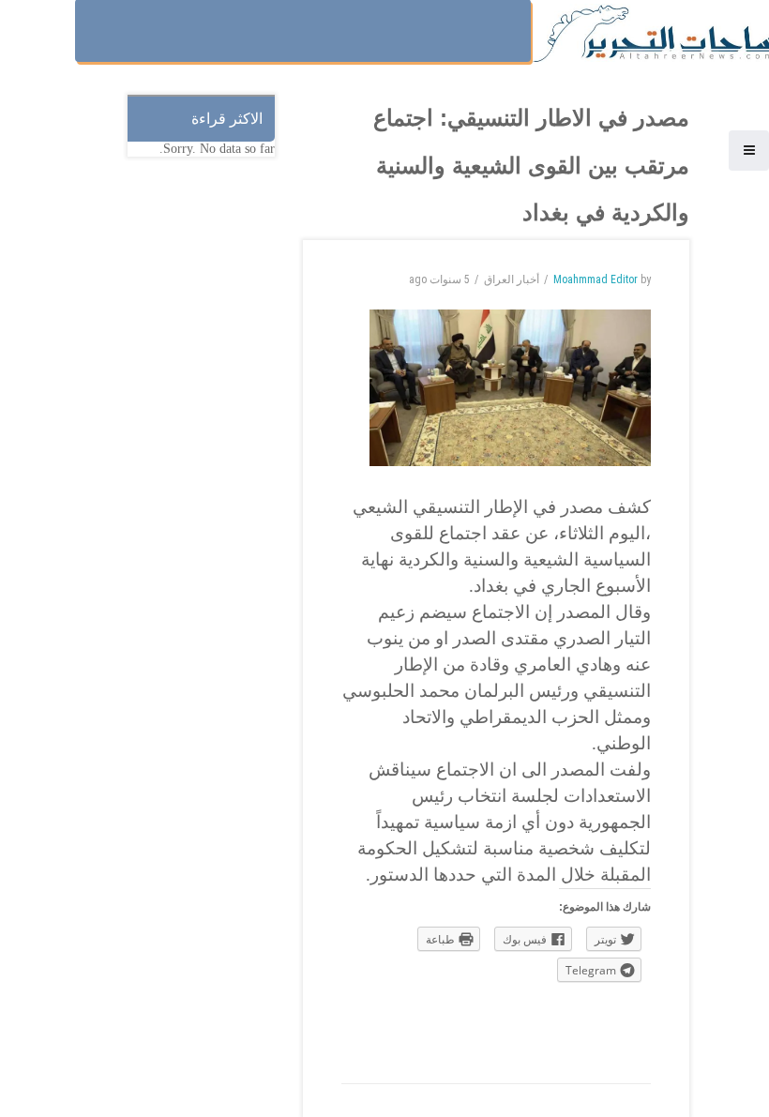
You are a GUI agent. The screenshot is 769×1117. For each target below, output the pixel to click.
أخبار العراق (511, 279)
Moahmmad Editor (595, 279)
